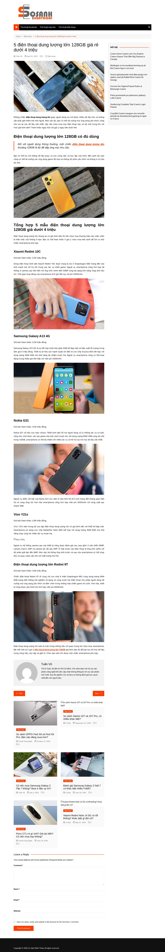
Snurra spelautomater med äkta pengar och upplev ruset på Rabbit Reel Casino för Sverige (128, 77)
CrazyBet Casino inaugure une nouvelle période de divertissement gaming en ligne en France (128, 116)
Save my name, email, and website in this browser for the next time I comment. (48, 922)
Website (17, 911)
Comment (18, 865)
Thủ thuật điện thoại (66, 27)
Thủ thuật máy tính (48, 27)
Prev (21, 693)
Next (97, 693)
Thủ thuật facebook (28, 27)
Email (17, 900)
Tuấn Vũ (19, 56)
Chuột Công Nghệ (25, 741)
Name (17, 889)
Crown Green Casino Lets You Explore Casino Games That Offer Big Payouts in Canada (127, 56)
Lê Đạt (68, 723)
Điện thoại (51, 56)
